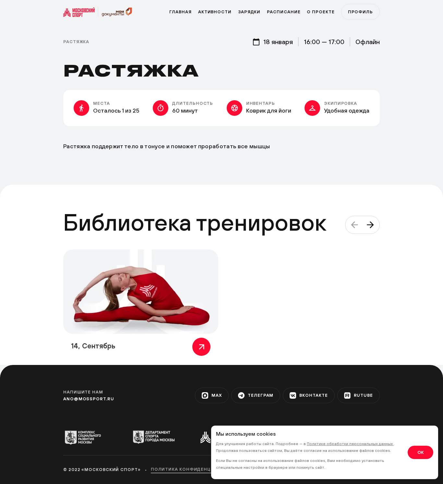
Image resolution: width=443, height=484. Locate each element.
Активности (215, 11)
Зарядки (249, 11)
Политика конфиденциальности (196, 469)
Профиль (360, 11)
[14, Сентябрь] (140, 291)
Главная (180, 11)
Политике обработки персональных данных (350, 444)
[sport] (80, 12)
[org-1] (86, 437)
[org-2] (153, 437)
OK (420, 452)
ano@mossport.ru (88, 398)
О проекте (320, 11)
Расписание (283, 11)
